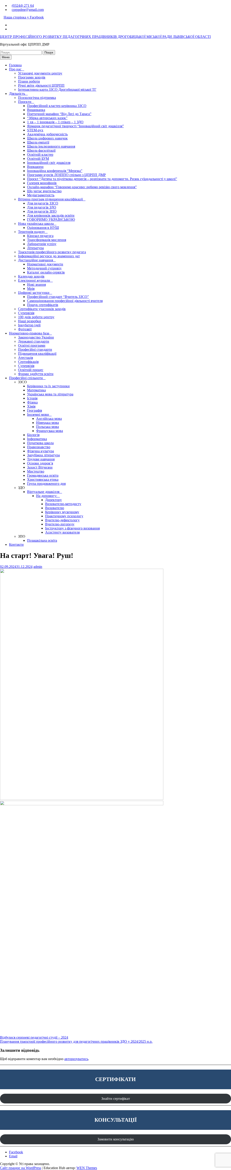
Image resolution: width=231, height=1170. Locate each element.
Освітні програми (31, 345)
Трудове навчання (41, 459)
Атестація (25, 358)
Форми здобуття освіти (35, 374)
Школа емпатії (38, 142)
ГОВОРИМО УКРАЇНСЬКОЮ (51, 219)
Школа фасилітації (41, 150)
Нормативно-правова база (29, 333)
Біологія (33, 435)
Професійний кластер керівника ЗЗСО (56, 106)
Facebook (16, 1152)
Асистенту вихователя (62, 532)
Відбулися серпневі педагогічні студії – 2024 (34, 1037)
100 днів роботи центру (36, 317)
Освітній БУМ (38, 158)
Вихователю (54, 508)
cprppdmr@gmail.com (28, 10)
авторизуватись (76, 1059)
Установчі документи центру (40, 73)
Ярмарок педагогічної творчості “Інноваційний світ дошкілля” (75, 126)
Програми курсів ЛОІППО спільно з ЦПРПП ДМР (66, 175)
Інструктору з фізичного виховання (72, 528)
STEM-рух (35, 130)
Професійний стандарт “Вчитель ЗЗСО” (58, 297)
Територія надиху (31, 232)
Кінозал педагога (40, 236)
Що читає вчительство (44, 191)
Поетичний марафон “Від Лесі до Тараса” (59, 114)
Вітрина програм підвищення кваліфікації (50, 199)
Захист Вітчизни (40, 467)
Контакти (16, 544)
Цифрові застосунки (33, 293)
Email (13, 1156)
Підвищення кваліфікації (37, 353)
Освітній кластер (40, 154)
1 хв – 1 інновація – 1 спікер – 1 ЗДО (55, 122)
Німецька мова (47, 423)
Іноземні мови (38, 414)
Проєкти (24, 102)
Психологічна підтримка (37, 98)
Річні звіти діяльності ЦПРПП (41, 85)
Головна (15, 65)
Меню (6, 57)
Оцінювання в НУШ (43, 228)
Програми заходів (31, 77)
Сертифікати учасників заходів (42, 309)
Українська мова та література (50, 394)
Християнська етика (42, 479)
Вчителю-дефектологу (62, 520)
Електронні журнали (34, 280)
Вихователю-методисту (63, 504)
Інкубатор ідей (29, 325)
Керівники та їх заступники (48, 386)
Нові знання (36, 284)
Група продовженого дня (46, 483)
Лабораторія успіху (41, 244)
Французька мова (49, 431)
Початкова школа (40, 443)
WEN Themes (86, 1168)
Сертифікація (28, 362)
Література (35, 248)
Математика (36, 390)
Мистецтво (35, 471)
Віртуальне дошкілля (43, 492)
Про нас (15, 69)
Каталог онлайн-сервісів (46, 272)
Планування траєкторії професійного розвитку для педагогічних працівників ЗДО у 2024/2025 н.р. (76, 1041)
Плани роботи (29, 81)
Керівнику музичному (62, 512)
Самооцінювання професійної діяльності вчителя (65, 301)
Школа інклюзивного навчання (51, 146)
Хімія (31, 406)
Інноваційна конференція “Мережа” (54, 171)
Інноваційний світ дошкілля (48, 163)
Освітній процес (30, 370)
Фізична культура (40, 451)
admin (37, 567)
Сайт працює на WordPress (20, 1168)
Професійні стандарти (35, 349)
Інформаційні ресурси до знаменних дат (49, 256)
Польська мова (47, 427)
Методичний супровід (44, 268)
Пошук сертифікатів (42, 305)
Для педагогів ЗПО (42, 211)
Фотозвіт (25, 329)
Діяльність (17, 93)
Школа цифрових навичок (47, 138)
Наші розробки (29, 321)
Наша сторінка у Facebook (24, 17)
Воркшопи (35, 167)
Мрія (31, 288)
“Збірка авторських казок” (47, 118)
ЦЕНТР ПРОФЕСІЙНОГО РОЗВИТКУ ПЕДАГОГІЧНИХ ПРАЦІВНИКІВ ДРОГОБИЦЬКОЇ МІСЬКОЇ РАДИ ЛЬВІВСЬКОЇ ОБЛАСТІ (105, 37)
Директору (53, 500)
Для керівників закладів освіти (50, 215)
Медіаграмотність (40, 195)
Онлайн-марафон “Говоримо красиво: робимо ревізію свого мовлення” (82, 187)
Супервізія (26, 313)
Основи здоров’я (40, 463)
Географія (34, 410)
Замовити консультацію (115, 1139)
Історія (32, 398)
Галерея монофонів (42, 183)
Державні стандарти (33, 341)
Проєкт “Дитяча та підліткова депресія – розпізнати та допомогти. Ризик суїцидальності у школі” (102, 179)
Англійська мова (49, 418)
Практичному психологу (64, 516)
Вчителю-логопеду (59, 524)
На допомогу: (46, 496)
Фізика (32, 402)
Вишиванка (36, 110)
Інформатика (37, 439)
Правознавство (38, 447)
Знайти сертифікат (115, 1098)
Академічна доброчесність (47, 134)
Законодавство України (36, 337)
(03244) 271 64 (23, 5)
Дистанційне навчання (35, 260)
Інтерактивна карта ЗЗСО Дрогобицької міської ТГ (57, 89)
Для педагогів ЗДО (41, 207)
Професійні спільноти (26, 378)
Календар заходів (31, 276)
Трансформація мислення (46, 240)
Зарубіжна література (43, 455)
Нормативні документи (45, 264)
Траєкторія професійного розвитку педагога (52, 252)
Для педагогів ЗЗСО (42, 203)
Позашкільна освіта (42, 540)
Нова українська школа (36, 223)
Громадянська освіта (42, 475)
